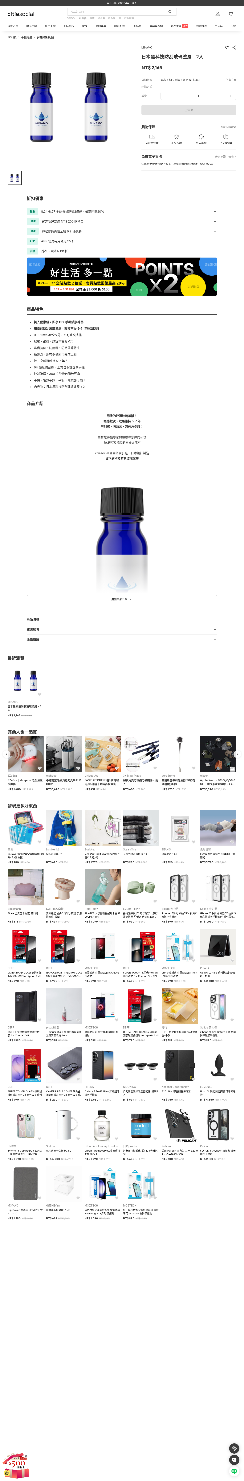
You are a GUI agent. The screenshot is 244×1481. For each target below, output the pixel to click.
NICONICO (129, 1086)
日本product (130, 1146)
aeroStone (168, 775)
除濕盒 (101, 18)
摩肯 (10, 849)
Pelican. (166, 1146)
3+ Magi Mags (132, 775)
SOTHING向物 (54, 908)
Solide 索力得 (170, 908)
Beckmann (14, 908)
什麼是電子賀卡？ (225, 156)
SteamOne (129, 849)
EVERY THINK (131, 908)
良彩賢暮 (205, 849)
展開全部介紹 (119, 599)
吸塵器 (83, 18)
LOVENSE (206, 1086)
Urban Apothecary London (101, 1146)
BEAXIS (166, 849)
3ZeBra (12, 775)
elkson (204, 775)
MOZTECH (91, 968)
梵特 (164, 1027)
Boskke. (90, 849)
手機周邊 (26, 37)
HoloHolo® (91, 908)
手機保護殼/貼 (45, 37)
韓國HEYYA (53, 1205)
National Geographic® (175, 1086)
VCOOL (71, 18)
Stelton (50, 1146)
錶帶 (92, 18)
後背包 (112, 18)
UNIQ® (12, 1146)
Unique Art (91, 775)
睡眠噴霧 (129, 18)
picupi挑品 (52, 1027)
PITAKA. (205, 968)
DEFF (11, 968)
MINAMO (13, 701)
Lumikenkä (52, 849)
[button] (15, 178)
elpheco (51, 775)
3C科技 (12, 37)
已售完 (188, 110)
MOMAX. (13, 1205)
